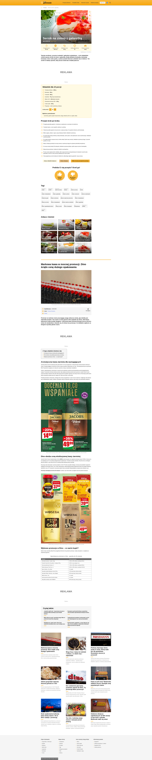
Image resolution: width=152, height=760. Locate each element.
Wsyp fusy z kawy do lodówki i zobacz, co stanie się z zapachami (76, 653)
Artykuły (61, 743)
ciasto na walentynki (85, 194)
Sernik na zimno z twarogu (83, 251)
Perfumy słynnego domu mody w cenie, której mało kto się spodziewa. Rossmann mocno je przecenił (100, 651)
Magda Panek (53, 41)
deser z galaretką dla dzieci (47, 206)
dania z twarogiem (68, 206)
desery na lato (59, 206)
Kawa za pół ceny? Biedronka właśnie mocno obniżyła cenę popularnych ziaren (101, 683)
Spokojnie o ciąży (80, 750)
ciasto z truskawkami (46, 194)
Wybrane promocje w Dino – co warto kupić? (53, 356)
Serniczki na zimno (64, 228)
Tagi (60, 747)
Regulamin (96, 741)
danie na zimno (58, 189)
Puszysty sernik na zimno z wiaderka (49, 239)
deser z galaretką (79, 202)
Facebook (107, 2)
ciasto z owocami (75, 194)
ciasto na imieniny (54, 198)
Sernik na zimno (46, 228)
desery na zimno (45, 202)
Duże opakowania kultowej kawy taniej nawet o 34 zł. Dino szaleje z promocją (50, 715)
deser (43, 210)
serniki (50, 189)
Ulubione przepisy (94, 2)
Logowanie (44, 749)
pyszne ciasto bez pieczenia (67, 198)
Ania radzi (79, 747)
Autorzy (60, 752)
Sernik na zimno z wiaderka (83, 240)
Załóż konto (44, 747)
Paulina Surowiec (51, 311)
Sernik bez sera (63, 251)
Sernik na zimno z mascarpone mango (81, 227)
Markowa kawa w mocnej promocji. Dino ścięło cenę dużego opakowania (50, 649)
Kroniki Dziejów (80, 749)
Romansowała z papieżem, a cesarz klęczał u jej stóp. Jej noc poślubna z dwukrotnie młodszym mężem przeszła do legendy (78, 624)
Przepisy (45, 7)
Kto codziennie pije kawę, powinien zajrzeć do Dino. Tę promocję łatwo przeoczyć (76, 687)
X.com (43, 752)
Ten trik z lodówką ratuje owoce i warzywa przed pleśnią (74, 719)
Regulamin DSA (97, 745)
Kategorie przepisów (63, 749)
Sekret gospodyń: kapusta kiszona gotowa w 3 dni (50, 682)
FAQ (60, 750)
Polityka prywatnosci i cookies (100, 743)
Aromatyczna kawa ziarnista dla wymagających (54, 353)
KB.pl (78, 741)
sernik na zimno (74, 189)
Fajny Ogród (79, 743)
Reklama (43, 745)
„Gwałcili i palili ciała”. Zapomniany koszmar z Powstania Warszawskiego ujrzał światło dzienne (54, 612)
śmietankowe (77, 206)
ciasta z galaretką (56, 194)
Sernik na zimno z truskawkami (63, 239)
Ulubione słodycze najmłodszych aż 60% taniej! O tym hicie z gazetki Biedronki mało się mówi (100, 716)
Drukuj (45, 313)
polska (83, 206)
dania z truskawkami (55, 202)
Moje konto (102, 2)
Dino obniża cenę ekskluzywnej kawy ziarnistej (54, 355)
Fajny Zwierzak (80, 745)
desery (65, 189)
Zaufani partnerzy (97, 747)
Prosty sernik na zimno (48, 251)
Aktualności (61, 741)
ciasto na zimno (66, 194)
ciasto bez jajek (45, 198)
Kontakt (43, 743)
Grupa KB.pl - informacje (46, 741)
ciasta (43, 189)
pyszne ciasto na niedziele (67, 202)
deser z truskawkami (79, 198)
